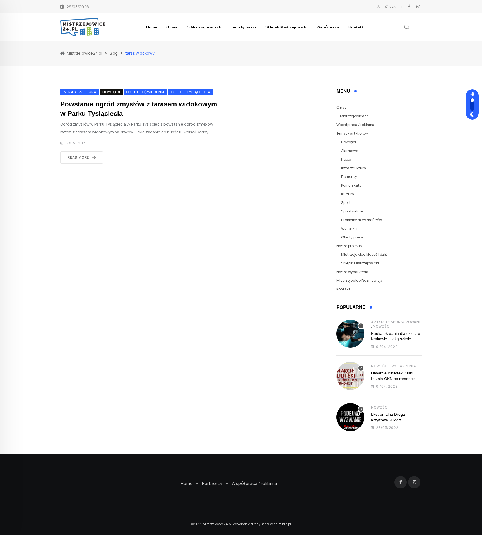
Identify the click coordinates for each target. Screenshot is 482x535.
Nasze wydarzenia (352, 271)
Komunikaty (351, 185)
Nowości (348, 141)
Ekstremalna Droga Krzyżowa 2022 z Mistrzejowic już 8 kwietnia (394, 419)
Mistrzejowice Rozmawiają (359, 280)
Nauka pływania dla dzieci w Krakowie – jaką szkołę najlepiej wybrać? (395, 339)
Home (151, 27)
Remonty (349, 176)
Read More (78, 157)
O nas (171, 27)
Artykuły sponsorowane (396, 321)
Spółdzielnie (352, 211)
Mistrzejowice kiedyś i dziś (364, 254)
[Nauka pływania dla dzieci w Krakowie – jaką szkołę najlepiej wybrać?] (350, 334)
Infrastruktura (353, 167)
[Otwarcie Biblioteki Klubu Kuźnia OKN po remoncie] (350, 376)
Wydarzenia (351, 228)
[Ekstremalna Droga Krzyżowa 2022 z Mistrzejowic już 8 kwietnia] (350, 417)
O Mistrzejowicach (204, 27)
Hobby (346, 159)
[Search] (407, 26)
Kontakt (355, 27)
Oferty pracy (352, 237)
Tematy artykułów (352, 133)
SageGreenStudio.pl (276, 524)
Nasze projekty (349, 245)
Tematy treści (243, 27)
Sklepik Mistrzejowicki (286, 27)
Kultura (347, 193)
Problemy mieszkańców (361, 219)
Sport (346, 202)
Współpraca (328, 27)
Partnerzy (212, 483)
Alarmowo (349, 150)
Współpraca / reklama (355, 124)
